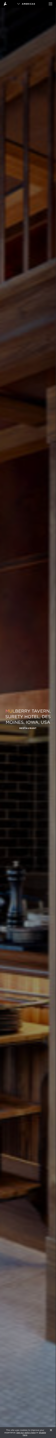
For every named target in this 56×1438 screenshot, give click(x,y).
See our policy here (26, 1432)
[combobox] (28, 3)
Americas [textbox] (28, 4)
